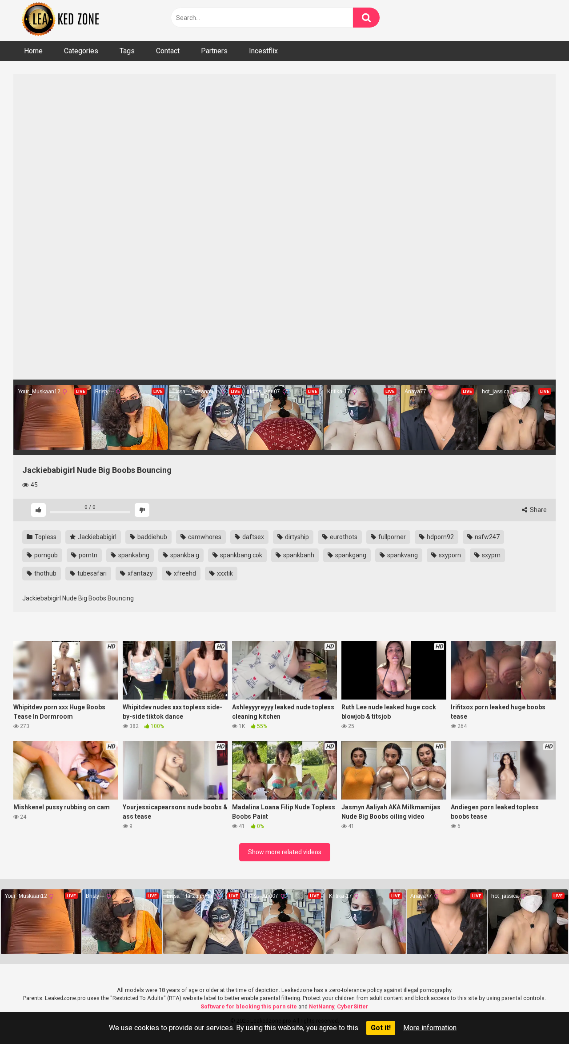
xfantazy (139, 573)
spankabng (133, 555)
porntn (87, 555)
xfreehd (184, 573)
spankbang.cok (240, 555)
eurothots (343, 536)
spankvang (402, 555)
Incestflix (263, 51)
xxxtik (224, 573)
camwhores (204, 536)
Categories (81, 51)
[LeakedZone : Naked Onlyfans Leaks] (66, 20)
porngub (45, 555)
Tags (127, 51)
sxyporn (449, 555)
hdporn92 (439, 536)
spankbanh (298, 555)
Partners (214, 51)
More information (430, 1028)
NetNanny (321, 1006)
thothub (44, 573)
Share (538, 509)
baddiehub (151, 536)
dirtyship (296, 536)
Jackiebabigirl (96, 536)
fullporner (391, 536)
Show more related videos (284, 852)
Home (33, 51)
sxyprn (491, 555)
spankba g (184, 555)
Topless (44, 536)
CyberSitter (353, 1006)
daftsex (252, 536)
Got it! (381, 1028)
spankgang (350, 555)
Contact (168, 51)
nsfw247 (486, 536)
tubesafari (91, 573)
